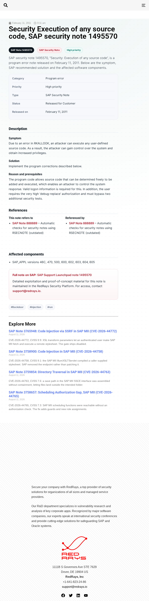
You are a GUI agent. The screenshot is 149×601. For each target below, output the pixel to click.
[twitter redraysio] (71, 595)
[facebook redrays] (63, 595)
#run (50, 307)
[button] (6, 5)
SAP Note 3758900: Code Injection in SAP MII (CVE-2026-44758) (56, 351)
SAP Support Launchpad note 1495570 (64, 275)
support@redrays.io (27, 291)
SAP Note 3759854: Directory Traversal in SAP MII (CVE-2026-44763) (59, 372)
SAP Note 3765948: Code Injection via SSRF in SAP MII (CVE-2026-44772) (63, 331)
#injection (35, 307)
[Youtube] (86, 595)
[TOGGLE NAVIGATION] (121, 5)
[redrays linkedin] (78, 595)
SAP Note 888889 (24, 223)
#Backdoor (17, 307)
